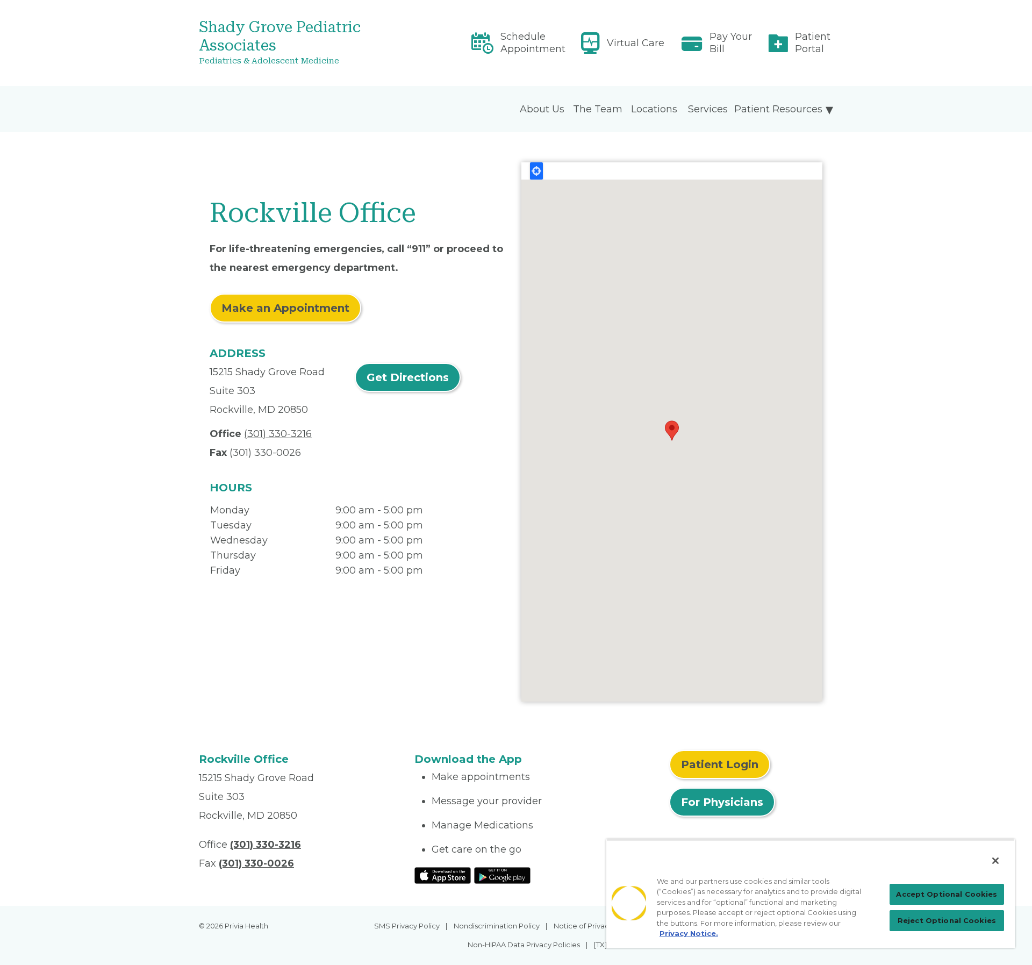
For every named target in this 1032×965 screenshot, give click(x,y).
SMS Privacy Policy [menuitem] (407, 925)
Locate (536, 171)
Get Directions (408, 377)
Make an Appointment (285, 308)
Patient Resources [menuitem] (778, 109)
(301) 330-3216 (278, 434)
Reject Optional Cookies (947, 920)
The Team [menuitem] (597, 109)
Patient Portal (812, 43)
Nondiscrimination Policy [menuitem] (497, 925)
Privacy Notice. (689, 933)
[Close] (995, 861)
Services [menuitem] (708, 109)
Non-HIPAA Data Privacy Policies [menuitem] (524, 944)
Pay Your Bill (731, 43)
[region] (810, 893)
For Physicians (722, 802)
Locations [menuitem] (654, 109)
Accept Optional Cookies (946, 894)
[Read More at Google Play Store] (502, 875)
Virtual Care (635, 43)
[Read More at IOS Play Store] (442, 875)
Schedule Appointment (532, 43)
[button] (672, 430)
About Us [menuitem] (542, 109)
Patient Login (719, 764)
